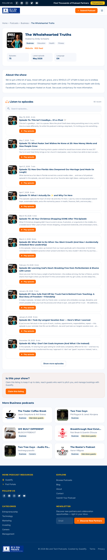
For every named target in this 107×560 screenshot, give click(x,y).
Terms (92, 549)
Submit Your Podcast (66, 498)
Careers (5, 529)
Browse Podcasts (64, 480)
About (59, 489)
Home (5, 23)
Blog (58, 484)
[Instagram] (27, 3)
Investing (6, 525)
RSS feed (39, 48)
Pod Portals (10, 484)
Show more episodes (53, 363)
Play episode (29, 131)
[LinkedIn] (22, 3)
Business (25, 23)
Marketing (7, 520)
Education (41, 43)
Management (8, 534)
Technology (7, 516)
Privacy (101, 549)
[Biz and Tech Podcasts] (11, 10)
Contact (60, 493)
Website (29, 48)
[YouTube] (37, 3)
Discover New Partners (91, 521)
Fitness (61, 43)
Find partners (97, 3)
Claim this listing (16, 391)
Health (51, 43)
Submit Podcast (87, 10)
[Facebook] (17, 3)
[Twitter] (32, 3)
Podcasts (14, 23)
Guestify (9, 480)
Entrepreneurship (10, 512)
